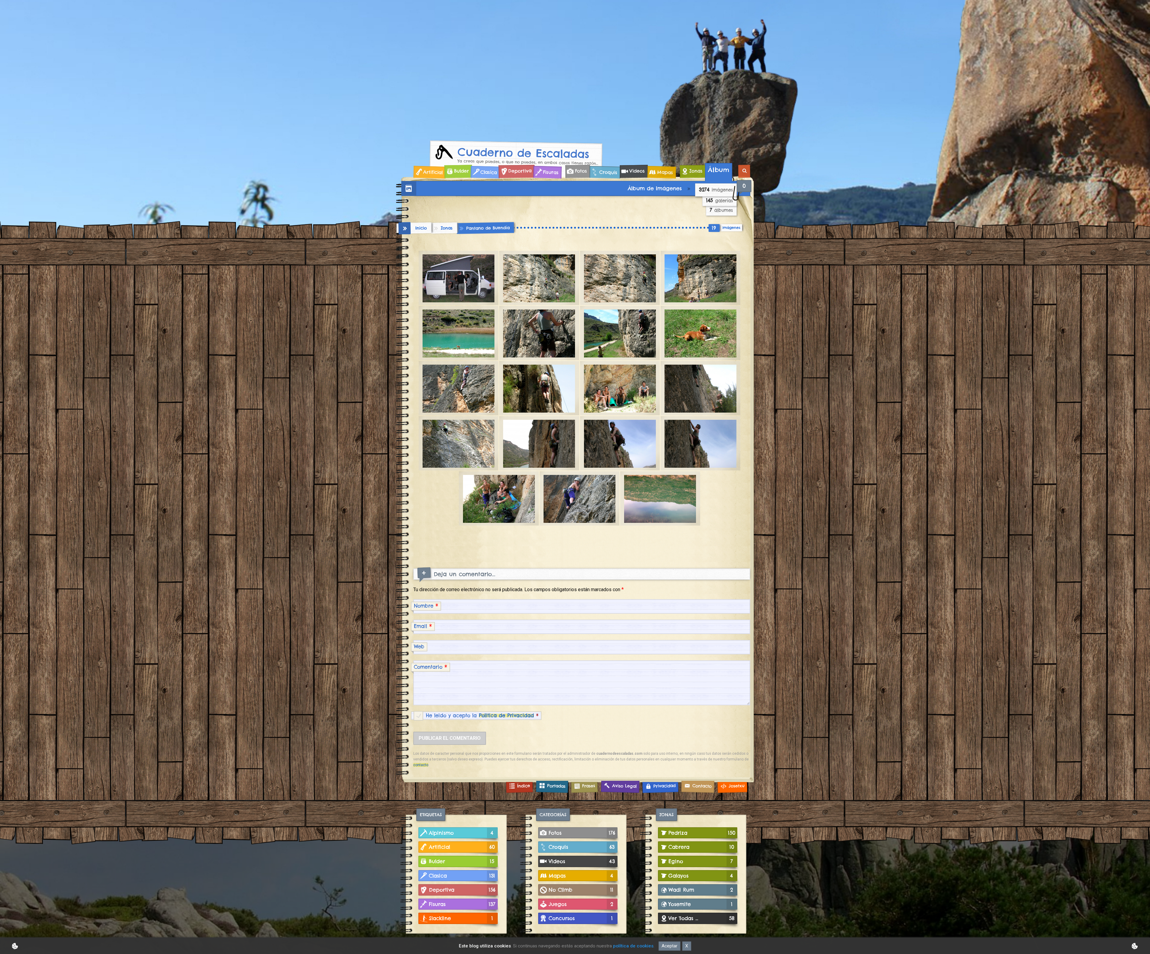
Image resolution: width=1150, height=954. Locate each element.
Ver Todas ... (701, 918)
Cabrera (701, 847)
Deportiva (519, 171)
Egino (700, 861)
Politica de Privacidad (506, 715)
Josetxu (736, 786)
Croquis (608, 172)
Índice (523, 786)
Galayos (700, 876)
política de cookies (633, 946)
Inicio (421, 228)
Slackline (461, 918)
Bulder (461, 171)
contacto (420, 765)
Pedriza (701, 833)
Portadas (556, 786)
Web (419, 647)
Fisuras (550, 172)
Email (423, 626)
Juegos (581, 904)
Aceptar (669, 946)
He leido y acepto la (482, 715)
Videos (636, 171)
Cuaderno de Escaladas (523, 153)
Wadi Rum (700, 890)
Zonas (696, 171)
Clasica (488, 172)
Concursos (581, 918)
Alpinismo (461, 833)
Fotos (581, 171)
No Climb (581, 890)
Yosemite (700, 904)
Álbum (718, 170)
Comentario (430, 666)
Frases (588, 786)
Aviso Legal (624, 786)
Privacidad (664, 786)
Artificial (432, 172)
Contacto (702, 786)
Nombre (426, 605)
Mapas (665, 172)
